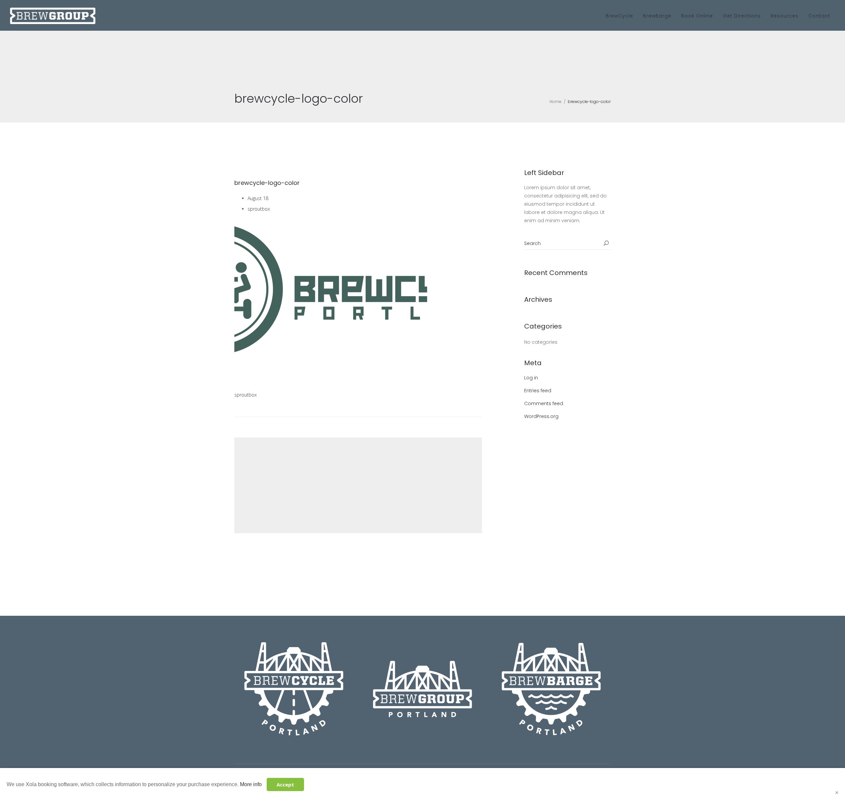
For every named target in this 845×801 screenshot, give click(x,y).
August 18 (258, 198)
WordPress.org (541, 416)
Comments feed (543, 403)
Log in (531, 377)
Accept (285, 784)
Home (555, 101)
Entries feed (537, 390)
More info (251, 784)
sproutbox (259, 209)
